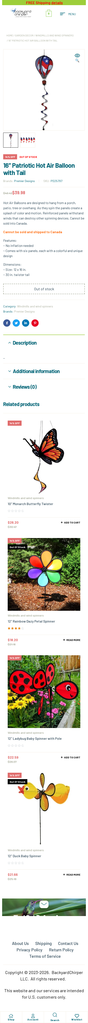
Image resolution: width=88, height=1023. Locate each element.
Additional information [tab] (36, 371)
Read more (73, 639)
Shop (11, 1019)
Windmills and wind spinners (54, 35)
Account (33, 1019)
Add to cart (72, 522)
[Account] (33, 1016)
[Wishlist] (77, 1016)
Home (9, 35)
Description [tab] (25, 343)
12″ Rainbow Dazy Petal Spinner (31, 621)
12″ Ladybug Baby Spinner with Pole (35, 738)
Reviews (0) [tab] (25, 387)
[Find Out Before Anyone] (44, 904)
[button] (77, 58)
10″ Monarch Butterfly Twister (30, 504)
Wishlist (76, 1019)
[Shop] (11, 1016)
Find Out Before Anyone (44, 917)
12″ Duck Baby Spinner (24, 856)
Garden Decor (24, 35)
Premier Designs (24, 181)
